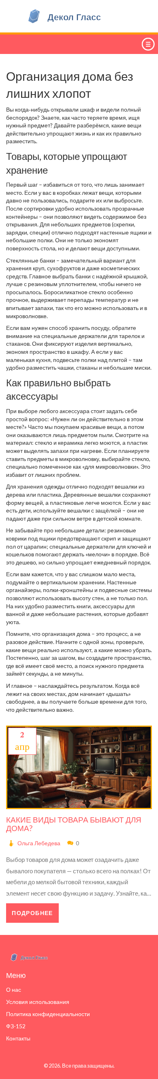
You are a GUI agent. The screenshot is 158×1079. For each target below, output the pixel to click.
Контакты (18, 1038)
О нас (13, 989)
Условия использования (37, 1001)
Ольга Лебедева (38, 843)
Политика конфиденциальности (48, 1013)
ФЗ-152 (16, 1026)
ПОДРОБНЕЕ (32, 912)
